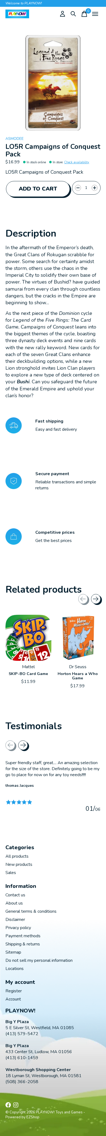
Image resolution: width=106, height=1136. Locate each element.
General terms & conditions (31, 911)
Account (13, 999)
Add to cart (38, 188)
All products (17, 856)
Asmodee (14, 138)
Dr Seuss (77, 667)
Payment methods (22, 936)
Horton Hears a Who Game (78, 676)
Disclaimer (15, 920)
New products (18, 864)
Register (13, 991)
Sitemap (13, 952)
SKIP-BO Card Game (28, 673)
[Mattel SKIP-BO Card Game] (28, 638)
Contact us (15, 895)
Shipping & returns (22, 944)
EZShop (32, 1117)
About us (14, 903)
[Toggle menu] (95, 13)
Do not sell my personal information (39, 960)
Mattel (28, 667)
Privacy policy (18, 928)
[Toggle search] (73, 13)
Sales (10, 873)
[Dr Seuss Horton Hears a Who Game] (78, 638)
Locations (14, 969)
